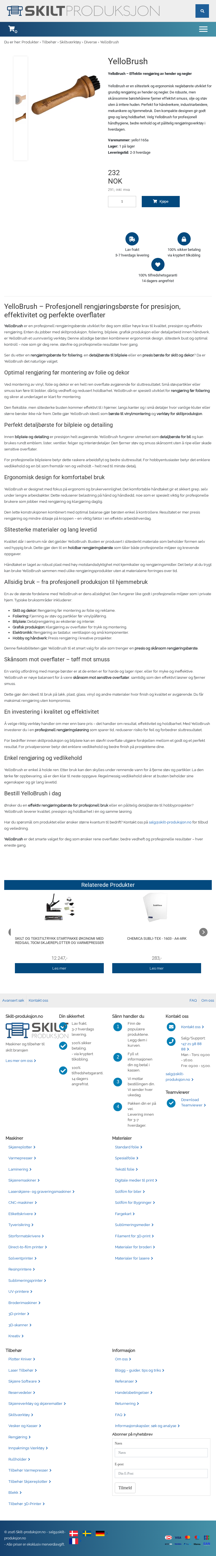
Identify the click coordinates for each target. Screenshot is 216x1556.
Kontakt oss (38, 1000)
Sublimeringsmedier (132, 1225)
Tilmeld (125, 1487)
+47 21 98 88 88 (191, 1047)
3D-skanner (18, 1325)
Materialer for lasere (132, 1258)
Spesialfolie (125, 1158)
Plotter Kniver (20, 1359)
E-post (119, 1464)
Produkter (30, 42)
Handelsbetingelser (132, 1392)
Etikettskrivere (20, 1214)
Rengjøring (17, 1437)
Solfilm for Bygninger (133, 1202)
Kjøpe (163, 201)
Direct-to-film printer (26, 1247)
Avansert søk (13, 1000)
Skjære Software (22, 1381)
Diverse (90, 42)
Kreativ (14, 1336)
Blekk (13, 1492)
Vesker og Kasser (23, 1426)
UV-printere (18, 1291)
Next (203, 932)
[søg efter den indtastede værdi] (202, 4)
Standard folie (127, 1147)
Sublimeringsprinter (25, 1280)
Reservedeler (20, 1392)
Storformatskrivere (24, 1236)
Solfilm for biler (128, 1191)
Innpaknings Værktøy (26, 1448)
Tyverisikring (19, 1225)
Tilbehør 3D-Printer (24, 1504)
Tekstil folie (124, 1169)
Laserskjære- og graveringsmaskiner (39, 1191)
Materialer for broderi (133, 1247)
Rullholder (17, 1459)
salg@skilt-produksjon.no (170, 822)
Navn (118, 1443)
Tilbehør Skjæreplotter (28, 1481)
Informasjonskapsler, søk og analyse (145, 1426)
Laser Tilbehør (20, 1370)
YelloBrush (109, 42)
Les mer (59, 968)
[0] (11, 29)
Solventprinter (20, 1258)
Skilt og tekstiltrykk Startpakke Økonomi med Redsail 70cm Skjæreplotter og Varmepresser (59, 940)
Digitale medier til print (134, 1180)
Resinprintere (20, 1269)
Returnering (125, 1403)
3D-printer (17, 1314)
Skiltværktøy (70, 42)
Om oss (207, 1000)
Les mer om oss (19, 1061)
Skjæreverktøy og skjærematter (35, 1403)
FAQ (193, 1000)
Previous (12, 932)
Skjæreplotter (20, 1147)
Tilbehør (49, 42)
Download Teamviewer (191, 1103)
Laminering (18, 1169)
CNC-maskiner (20, 1202)
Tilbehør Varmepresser (28, 1470)
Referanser (124, 1381)
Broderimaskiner (22, 1303)
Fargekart (123, 1214)
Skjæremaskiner (22, 1180)
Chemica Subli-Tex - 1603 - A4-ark (156, 938)
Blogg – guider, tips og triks (138, 1370)
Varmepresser (20, 1158)
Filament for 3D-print (132, 1236)
